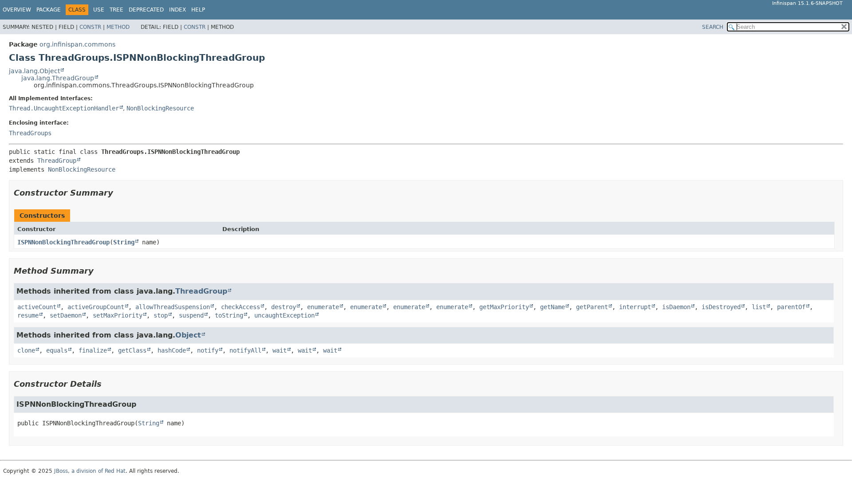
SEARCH (712, 27)
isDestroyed (721, 306)
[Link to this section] (119, 192)
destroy (283, 306)
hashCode (172, 350)
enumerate (323, 306)
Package (48, 10)
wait (279, 350)
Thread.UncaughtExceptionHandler (64, 108)
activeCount (36, 306)
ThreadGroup (56, 160)
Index (177, 10)
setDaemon (66, 315)
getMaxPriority (504, 306)
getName (552, 306)
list (759, 306)
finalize (93, 350)
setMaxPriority (117, 315)
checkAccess (240, 306)
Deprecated (146, 10)
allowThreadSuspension (172, 306)
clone (26, 350)
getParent (592, 306)
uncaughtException (284, 315)
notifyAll (245, 350)
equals (56, 350)
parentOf (791, 306)
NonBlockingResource (160, 108)
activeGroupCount (95, 306)
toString (229, 315)
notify (207, 350)
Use (98, 10)
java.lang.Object (34, 71)
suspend (191, 315)
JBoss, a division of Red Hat (90, 471)
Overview (17, 10)
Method (118, 27)
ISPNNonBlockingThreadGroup (63, 242)
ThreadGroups (30, 133)
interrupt (635, 306)
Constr (90, 27)
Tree (116, 10)
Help (198, 10)
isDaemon (676, 306)
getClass (132, 350)
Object (188, 335)
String (123, 242)
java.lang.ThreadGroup (57, 78)
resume (28, 315)
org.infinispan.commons (77, 44)
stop (161, 315)
